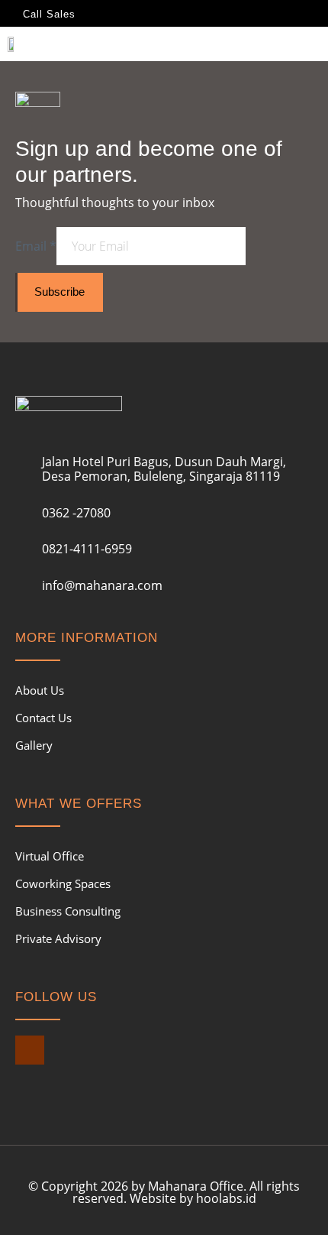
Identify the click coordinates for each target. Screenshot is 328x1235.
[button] (309, 47)
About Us (39, 690)
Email (35, 246)
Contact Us (43, 717)
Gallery (34, 745)
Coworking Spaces (63, 883)
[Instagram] (29, 1050)
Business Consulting (68, 911)
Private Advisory (58, 938)
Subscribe (59, 291)
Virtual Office (49, 856)
